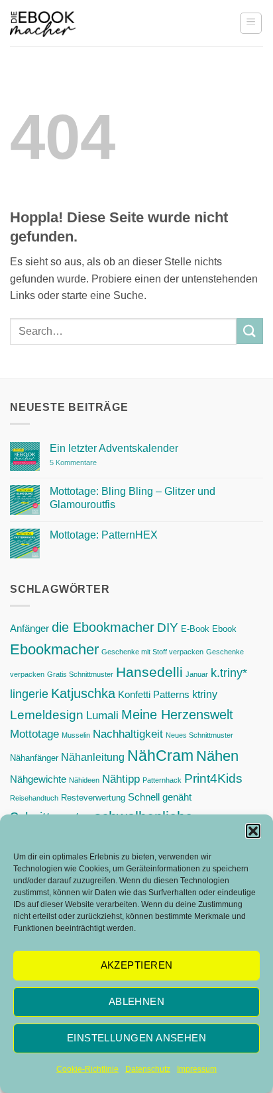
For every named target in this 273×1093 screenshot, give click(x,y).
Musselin (76, 735)
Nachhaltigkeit (128, 733)
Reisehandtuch (34, 798)
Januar (197, 674)
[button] (253, 831)
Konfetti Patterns (154, 694)
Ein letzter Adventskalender (114, 448)
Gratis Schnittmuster (80, 674)
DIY (167, 627)
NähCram (160, 755)
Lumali (102, 715)
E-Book (195, 629)
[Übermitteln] (250, 331)
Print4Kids (213, 778)
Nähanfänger (34, 758)
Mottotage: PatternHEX (104, 535)
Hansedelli (149, 671)
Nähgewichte (38, 779)
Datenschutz (147, 1069)
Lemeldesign (46, 715)
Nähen (217, 756)
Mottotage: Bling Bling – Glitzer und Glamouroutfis (132, 497)
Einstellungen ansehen (136, 1037)
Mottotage (34, 733)
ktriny (204, 694)
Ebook (224, 629)
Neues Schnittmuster (199, 735)
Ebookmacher (54, 649)
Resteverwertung (93, 798)
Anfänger (29, 628)
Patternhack (162, 780)
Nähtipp (121, 778)
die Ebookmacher (103, 627)
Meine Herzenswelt (177, 714)
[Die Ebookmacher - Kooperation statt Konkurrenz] (43, 23)
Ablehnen (137, 1001)
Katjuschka (83, 693)
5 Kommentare (100, 463)
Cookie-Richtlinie (87, 1069)
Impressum (197, 1069)
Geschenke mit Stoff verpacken (152, 652)
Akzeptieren (137, 965)
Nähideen (84, 780)
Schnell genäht (159, 797)
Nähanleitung (93, 757)
